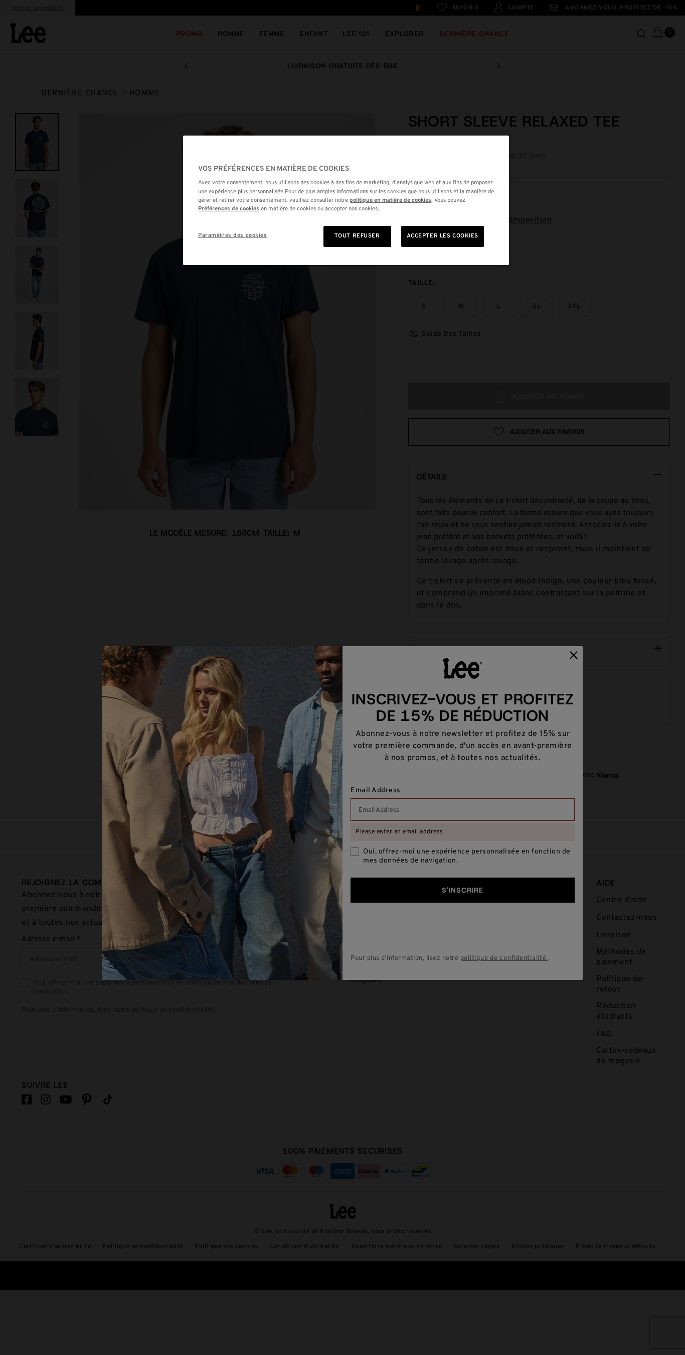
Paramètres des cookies (232, 235)
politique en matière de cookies (390, 200)
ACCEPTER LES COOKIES (442, 235)
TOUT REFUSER (357, 235)
